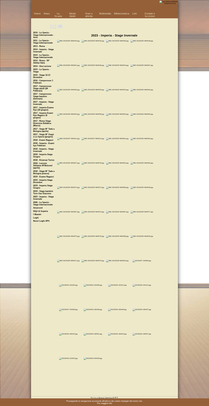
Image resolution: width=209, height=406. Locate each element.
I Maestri (37, 214)
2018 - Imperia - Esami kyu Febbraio (43, 144)
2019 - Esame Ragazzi (43, 177)
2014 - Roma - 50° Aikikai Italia (41, 62)
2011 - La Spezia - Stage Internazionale (43, 42)
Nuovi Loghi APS (41, 221)
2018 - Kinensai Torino (43, 160)
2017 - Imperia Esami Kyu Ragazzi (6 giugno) (43, 115)
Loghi (36, 218)
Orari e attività (89, 14)
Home (37, 13)
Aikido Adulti (72, 14)
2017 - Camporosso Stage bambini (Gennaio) (42, 96)
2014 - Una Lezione (42, 66)
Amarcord (38, 208)
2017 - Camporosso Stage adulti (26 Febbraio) (42, 88)
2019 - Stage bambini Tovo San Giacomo (43, 192)
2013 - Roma (39, 46)
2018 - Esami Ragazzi (43, 140)
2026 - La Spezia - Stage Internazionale (43, 203)
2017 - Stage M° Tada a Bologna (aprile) (43, 130)
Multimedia (105, 13)
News (47, 13)
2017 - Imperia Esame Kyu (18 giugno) (43, 109)
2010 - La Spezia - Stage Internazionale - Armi (43, 35)
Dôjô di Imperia (40, 211)
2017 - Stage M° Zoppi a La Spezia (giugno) (43, 135)
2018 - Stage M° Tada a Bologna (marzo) (43, 172)
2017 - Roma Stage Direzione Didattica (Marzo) (42, 123)
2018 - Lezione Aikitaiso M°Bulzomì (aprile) (42, 165)
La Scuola (58, 14)
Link (134, 13)
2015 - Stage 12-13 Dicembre (41, 76)
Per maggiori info (104, 403)
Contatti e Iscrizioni (150, 14)
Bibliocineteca (121, 13)
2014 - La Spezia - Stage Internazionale (43, 56)
